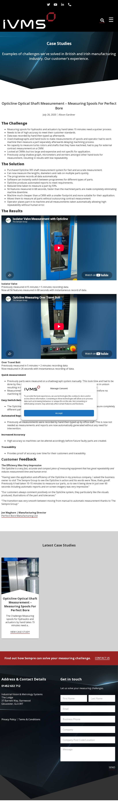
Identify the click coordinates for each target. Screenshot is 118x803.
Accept (59, 413)
